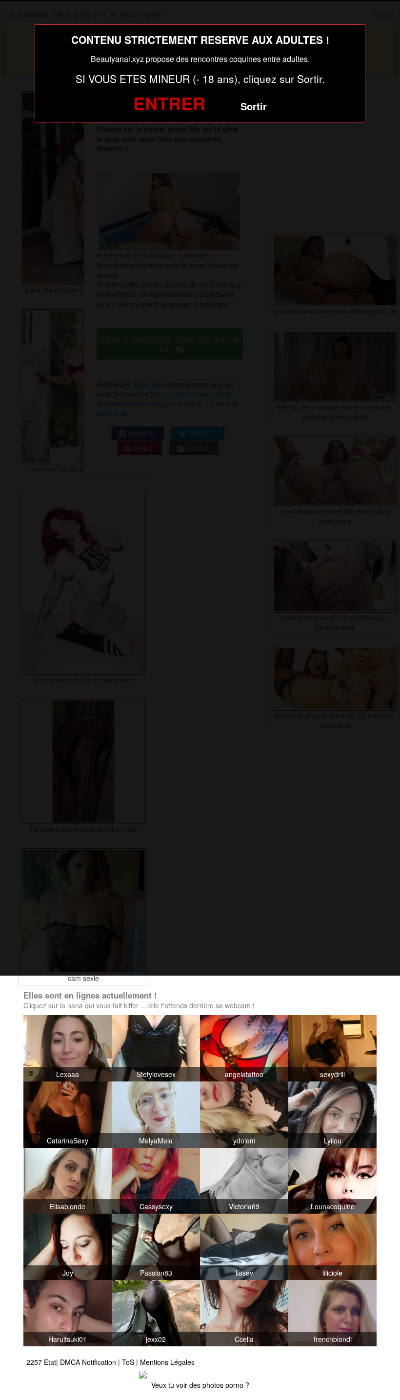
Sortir (253, 106)
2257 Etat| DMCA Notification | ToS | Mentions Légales (110, 1362)
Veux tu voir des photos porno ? (200, 1385)
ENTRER (169, 103)
